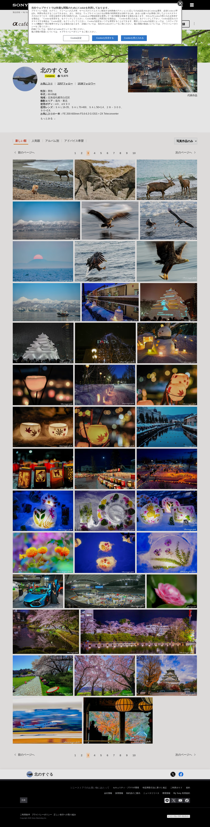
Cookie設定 (76, 38)
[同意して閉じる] (180, 3)
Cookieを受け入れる (134, 38)
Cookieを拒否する (105, 38)
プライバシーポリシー (71, 32)
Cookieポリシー (62, 29)
